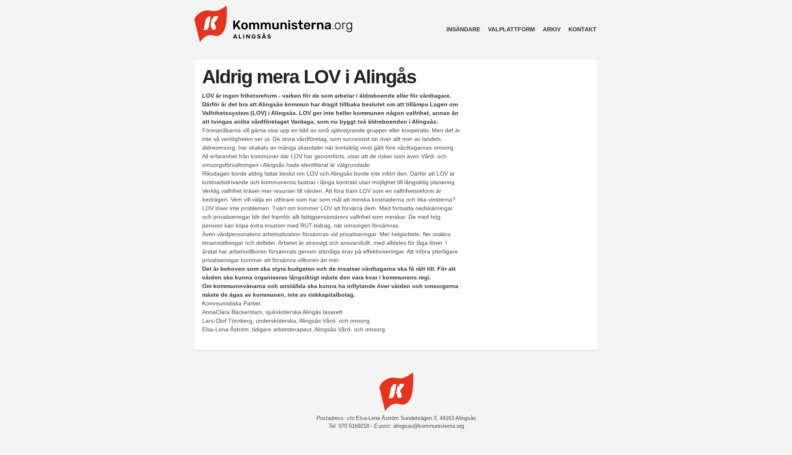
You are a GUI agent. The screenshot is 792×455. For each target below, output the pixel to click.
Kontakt (582, 29)
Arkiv (552, 29)
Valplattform (511, 29)
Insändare (463, 29)
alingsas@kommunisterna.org (428, 426)
